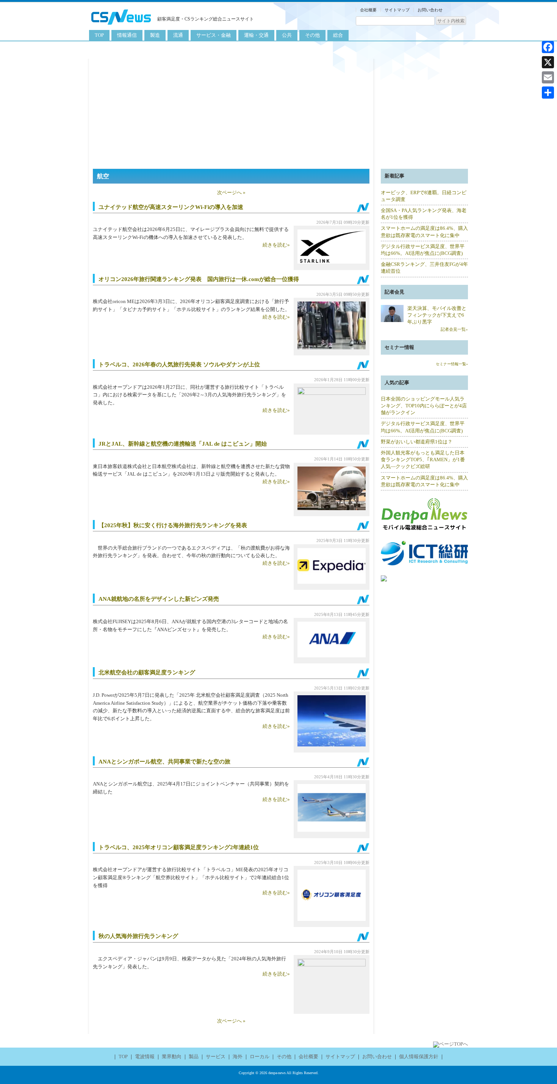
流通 (178, 35)
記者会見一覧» (454, 329)
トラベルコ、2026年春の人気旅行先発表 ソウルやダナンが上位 (179, 364)
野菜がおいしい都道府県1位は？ (416, 442)
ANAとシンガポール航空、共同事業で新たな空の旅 (164, 762)
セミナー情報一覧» (452, 364)
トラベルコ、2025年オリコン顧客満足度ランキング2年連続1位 (179, 847)
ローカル (259, 1056)
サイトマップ (397, 10)
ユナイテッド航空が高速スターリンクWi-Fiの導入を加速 (171, 207)
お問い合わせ (430, 10)
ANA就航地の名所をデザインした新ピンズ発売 (159, 599)
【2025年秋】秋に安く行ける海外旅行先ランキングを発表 (173, 525)
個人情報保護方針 (418, 1056)
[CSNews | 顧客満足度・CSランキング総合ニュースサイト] (121, 25)
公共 (287, 35)
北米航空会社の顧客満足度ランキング (147, 672)
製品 (194, 1056)
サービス (215, 1056)
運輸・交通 (256, 35)
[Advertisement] (278, 112)
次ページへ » (231, 192)
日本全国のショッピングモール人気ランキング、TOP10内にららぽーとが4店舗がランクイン (424, 405)
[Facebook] (547, 47)
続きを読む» (276, 245)
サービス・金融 (213, 35)
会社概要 (368, 10)
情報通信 (127, 35)
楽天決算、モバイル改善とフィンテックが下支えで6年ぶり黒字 (436, 315)
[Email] (547, 77)
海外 (238, 1056)
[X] (547, 62)
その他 (312, 35)
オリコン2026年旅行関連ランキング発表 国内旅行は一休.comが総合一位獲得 (202, 279)
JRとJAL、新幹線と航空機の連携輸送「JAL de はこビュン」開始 (183, 444)
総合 (338, 35)
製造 (155, 35)
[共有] (547, 92)
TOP (99, 35)
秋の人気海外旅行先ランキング (138, 936)
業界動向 (171, 1056)
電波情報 (145, 1056)
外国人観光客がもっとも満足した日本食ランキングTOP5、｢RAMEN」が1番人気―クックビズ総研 (423, 459)
